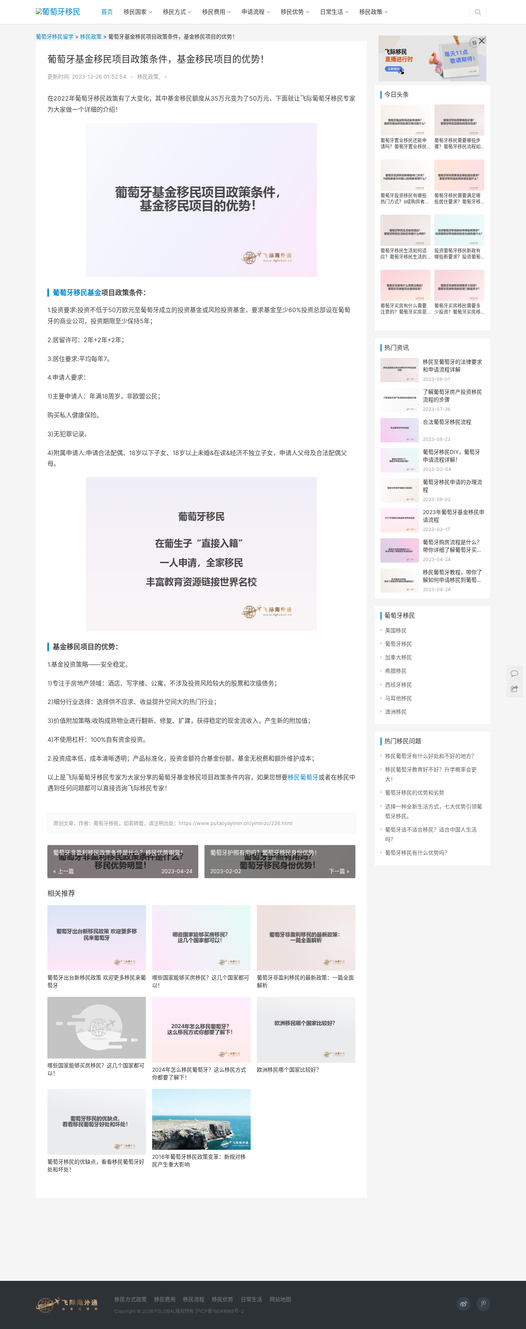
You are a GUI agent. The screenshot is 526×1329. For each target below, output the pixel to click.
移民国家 (135, 11)
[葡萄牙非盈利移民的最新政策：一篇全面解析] (306, 938)
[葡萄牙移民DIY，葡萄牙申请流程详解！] (399, 453)
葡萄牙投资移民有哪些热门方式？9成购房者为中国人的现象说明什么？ (404, 199)
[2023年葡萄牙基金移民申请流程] (399, 513)
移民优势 (292, 11)
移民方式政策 (130, 1299)
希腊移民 (396, 670)
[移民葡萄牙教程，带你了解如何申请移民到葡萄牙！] (399, 573)
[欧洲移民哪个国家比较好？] (306, 1030)
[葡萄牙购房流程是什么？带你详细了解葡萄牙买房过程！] (399, 543)
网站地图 (280, 1299)
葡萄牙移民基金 (77, 293)
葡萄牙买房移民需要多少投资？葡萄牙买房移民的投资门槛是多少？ (457, 309)
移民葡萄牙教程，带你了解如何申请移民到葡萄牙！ (452, 579)
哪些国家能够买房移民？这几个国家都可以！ (200, 981)
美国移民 (396, 630)
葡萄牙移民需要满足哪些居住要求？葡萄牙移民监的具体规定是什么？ (457, 199)
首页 (107, 11)
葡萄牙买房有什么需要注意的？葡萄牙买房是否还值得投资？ (403, 309)
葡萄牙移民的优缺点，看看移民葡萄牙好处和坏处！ (95, 1165)
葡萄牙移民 (398, 643)
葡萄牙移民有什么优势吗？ (417, 852)
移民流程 (193, 1299)
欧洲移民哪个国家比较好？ (289, 1069)
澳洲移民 (396, 711)
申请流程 (253, 11)
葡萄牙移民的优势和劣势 (414, 792)
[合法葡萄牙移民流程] (399, 423)
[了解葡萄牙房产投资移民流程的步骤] (399, 393)
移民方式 (174, 11)
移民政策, (149, 76)
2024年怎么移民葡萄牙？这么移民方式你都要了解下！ (199, 1073)
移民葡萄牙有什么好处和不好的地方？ (431, 756)
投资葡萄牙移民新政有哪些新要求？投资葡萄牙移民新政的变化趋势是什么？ (457, 254)
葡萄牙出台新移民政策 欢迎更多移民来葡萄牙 (96, 981)
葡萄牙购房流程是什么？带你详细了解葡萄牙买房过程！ (452, 549)
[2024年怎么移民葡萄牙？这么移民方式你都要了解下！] (201, 1030)
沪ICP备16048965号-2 (219, 1311)
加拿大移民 (398, 657)
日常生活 (331, 11)
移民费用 (213, 11)
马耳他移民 (398, 698)
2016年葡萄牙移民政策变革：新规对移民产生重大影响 (199, 1160)
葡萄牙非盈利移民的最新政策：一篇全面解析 (305, 981)
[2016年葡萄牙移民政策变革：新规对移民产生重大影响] (201, 1119)
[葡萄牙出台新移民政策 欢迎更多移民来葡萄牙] (96, 938)
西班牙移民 (398, 684)
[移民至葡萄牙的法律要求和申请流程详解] (399, 363)
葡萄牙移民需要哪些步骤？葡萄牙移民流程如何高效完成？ (457, 144)
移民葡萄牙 (303, 777)
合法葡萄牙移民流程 (447, 421)
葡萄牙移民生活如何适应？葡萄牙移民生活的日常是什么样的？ (403, 254)
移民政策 (370, 11)
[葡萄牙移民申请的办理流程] (399, 483)
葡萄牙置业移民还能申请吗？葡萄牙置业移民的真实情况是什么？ (403, 144)
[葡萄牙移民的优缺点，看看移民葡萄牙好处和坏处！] (96, 1122)
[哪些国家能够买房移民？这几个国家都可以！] (201, 938)
